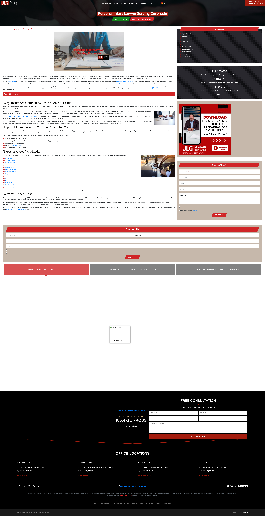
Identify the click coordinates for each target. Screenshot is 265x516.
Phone (182, 183)
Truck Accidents (186, 54)
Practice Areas (106, 3)
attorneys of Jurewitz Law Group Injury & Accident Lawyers (22, 116)
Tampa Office (204, 462)
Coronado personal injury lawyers (116, 83)
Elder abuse (8, 176)
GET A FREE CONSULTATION (254, 1)
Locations (153, 3)
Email (182, 189)
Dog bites (8, 174)
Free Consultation (121, 19)
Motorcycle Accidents (187, 46)
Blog (141, 503)
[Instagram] (29, 486)
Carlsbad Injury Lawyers (121, 503)
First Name (184, 171)
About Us (95, 503)
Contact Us (149, 503)
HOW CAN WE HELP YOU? (157, 423)
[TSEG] (240, 512)
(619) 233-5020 (154, 88)
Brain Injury (185, 36)
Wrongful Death (186, 57)
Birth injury (8, 178)
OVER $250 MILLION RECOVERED (142, 19)
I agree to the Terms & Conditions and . (188, 210)
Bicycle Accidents (186, 34)
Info (137, 3)
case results (96, 86)
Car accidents (9, 158)
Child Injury (185, 41)
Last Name (184, 177)
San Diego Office (23, 462)
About (116, 3)
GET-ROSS (237, 486)
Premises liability (10, 185)
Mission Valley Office (86, 462)
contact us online (164, 88)
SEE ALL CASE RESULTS (219, 94)
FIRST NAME (153, 412)
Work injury (8, 182)
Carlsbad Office (144, 462)
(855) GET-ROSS (255, 4)
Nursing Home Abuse (188, 49)
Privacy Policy (195, 210)
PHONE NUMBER (204, 417)
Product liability (9, 187)
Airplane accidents (10, 165)
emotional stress (16, 145)
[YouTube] (34, 486)
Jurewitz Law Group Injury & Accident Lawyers (32, 512)
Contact (144, 3)
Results (131, 3)
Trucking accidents (10, 160)
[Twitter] (24, 486)
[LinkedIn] (39, 486)
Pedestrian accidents (11, 171)
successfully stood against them (125, 81)
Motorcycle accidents (11, 169)
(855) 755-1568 (28, 471)
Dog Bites (184, 44)
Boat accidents (9, 167)
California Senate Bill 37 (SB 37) (125, 495)
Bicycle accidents (10, 162)
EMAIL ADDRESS (154, 417)
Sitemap (158, 503)
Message (183, 195)
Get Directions (22, 475)
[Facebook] (19, 486)
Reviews (123, 3)
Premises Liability (186, 51)
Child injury (8, 180)
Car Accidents (185, 39)
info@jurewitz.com (131, 426)
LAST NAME (203, 412)
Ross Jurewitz (12, 81)
